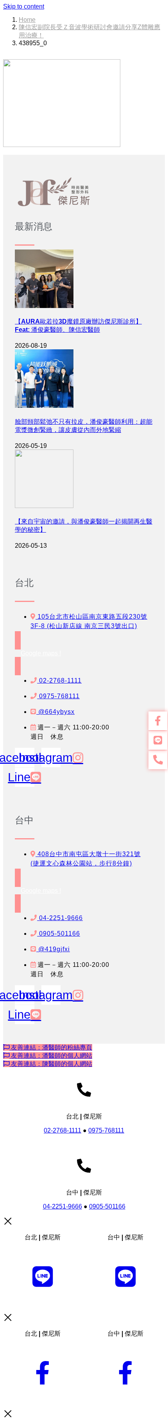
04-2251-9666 (62, 1206)
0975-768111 (106, 1130)
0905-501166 (107, 1206)
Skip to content (23, 6)
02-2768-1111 (62, 1130)
